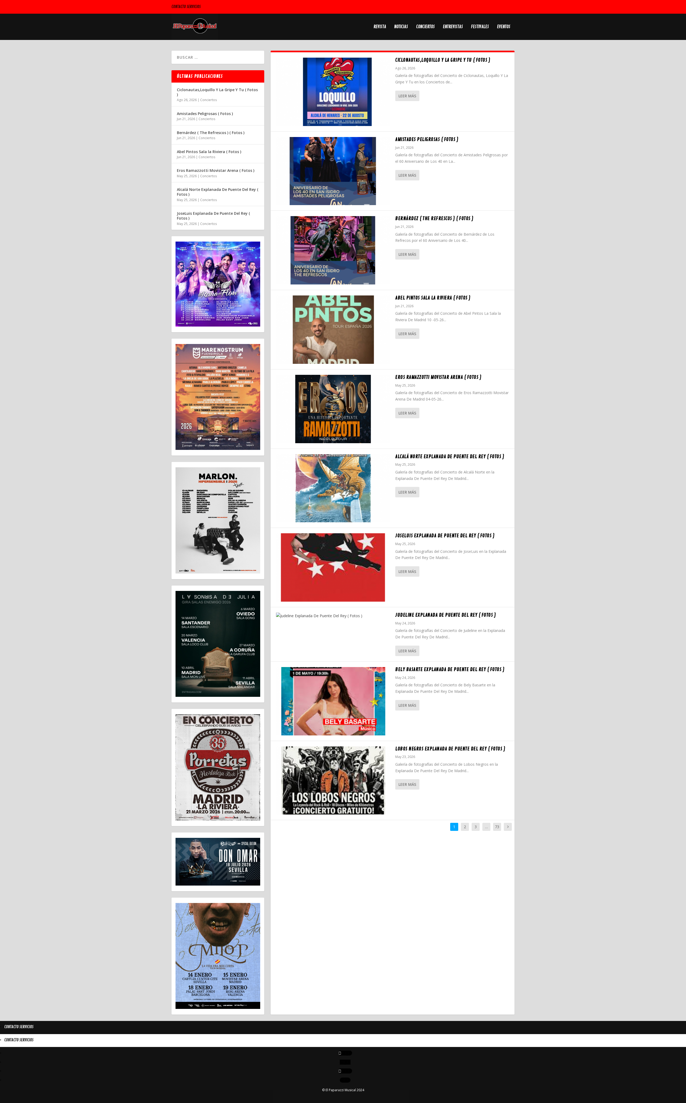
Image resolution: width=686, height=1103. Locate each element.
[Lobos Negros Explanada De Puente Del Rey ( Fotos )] (333, 780)
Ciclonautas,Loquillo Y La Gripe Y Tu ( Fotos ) (442, 60)
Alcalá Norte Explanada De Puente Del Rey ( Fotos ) (449, 457)
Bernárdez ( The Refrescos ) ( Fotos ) (434, 218)
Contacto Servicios (186, 6)
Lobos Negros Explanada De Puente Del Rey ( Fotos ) (450, 749)
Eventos (503, 27)
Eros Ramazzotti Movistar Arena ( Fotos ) (438, 377)
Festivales (480, 27)
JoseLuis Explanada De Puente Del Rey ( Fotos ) (444, 536)
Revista (380, 27)
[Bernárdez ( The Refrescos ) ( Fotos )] (333, 250)
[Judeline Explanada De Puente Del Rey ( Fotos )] (333, 616)
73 (497, 826)
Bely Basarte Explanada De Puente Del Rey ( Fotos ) (449, 669)
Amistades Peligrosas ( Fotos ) (426, 139)
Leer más (407, 95)
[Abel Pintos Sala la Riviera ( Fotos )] (333, 329)
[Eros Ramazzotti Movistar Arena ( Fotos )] (333, 409)
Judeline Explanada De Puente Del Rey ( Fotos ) (445, 615)
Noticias (401, 27)
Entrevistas (453, 27)
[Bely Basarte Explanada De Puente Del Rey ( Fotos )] (333, 701)
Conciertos (425, 27)
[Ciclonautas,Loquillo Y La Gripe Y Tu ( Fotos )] (333, 92)
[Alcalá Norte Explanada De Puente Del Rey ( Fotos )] (333, 488)
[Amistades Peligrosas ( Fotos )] (333, 171)
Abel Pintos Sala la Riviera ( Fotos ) (433, 298)
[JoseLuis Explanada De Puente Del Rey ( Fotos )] (333, 567)
